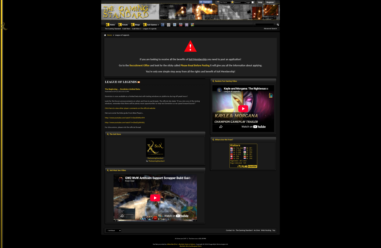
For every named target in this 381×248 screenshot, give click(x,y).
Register (270, 2)
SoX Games (152, 25)
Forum (125, 25)
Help (260, 2)
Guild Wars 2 (136, 29)
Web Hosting (266, 230)
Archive (257, 230)
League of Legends (150, 29)
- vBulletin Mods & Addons (186, 244)
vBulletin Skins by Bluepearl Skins (190, 246)
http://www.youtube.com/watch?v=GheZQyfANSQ (125, 123)
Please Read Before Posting (195, 66)
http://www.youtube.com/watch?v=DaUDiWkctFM (125, 118)
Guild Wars (126, 29)
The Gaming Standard (113, 29)
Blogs (137, 25)
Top (273, 230)
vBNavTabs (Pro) (172, 244)
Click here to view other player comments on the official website (130, 108)
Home (112, 25)
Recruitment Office (139, 66)
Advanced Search (270, 28)
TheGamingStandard (155, 158)
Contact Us (230, 230)
